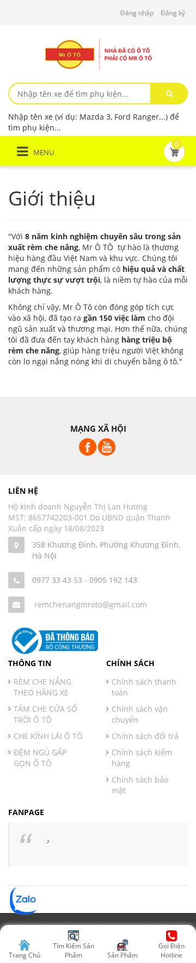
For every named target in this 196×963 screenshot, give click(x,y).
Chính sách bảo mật (140, 785)
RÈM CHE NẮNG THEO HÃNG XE (42, 687)
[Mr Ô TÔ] (98, 53)
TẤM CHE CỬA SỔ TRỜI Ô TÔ (45, 714)
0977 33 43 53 (57, 580)
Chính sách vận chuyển (140, 714)
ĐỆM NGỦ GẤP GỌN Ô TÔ (40, 757)
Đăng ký (173, 12)
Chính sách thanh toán (144, 687)
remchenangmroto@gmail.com (90, 604)
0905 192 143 (113, 580)
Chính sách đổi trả (145, 736)
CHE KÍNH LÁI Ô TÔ (48, 736)
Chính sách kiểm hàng (142, 757)
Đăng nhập (137, 12)
